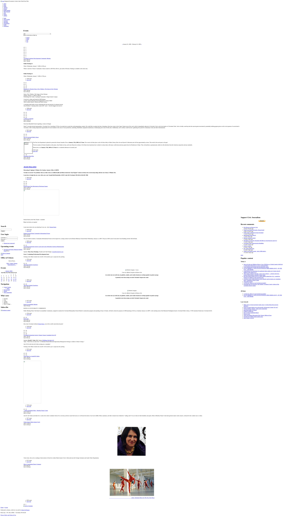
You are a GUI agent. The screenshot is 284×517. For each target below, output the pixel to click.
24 (15, 279)
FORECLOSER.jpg (248, 311)
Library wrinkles (247, 246)
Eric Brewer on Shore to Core (251, 227)
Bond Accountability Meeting (30, 304)
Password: (4, 239)
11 (1, 277)
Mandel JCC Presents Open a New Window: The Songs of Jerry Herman (41, 89)
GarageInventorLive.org (57, 251)
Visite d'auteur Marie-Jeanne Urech (32, 422)
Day (27, 40)
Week (27, 39)
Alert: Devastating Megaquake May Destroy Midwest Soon (258, 315)
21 (8, 279)
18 (1, 279)
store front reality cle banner (250, 310)
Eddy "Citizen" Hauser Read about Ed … (12, 264)
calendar (5, 7)
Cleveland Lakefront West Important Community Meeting (37, 58)
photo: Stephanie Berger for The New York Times (131, 497)
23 (13, 279)
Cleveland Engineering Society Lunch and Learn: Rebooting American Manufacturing (44, 246)
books (5, 6)
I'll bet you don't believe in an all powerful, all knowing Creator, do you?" (261, 307)
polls (5, 13)
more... (8, 288)
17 (15, 277)
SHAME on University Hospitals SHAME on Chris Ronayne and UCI (260, 240)
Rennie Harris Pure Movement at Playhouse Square (36, 186)
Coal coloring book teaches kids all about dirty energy (256, 267)
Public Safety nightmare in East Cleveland (253, 232)
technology (6, 26)
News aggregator (8, 292)
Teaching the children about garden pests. (253, 316)
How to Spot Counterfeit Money (251, 312)
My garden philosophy (249, 248)
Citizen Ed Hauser (25, 510)
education (6, 22)
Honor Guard (247, 314)
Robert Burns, (41, 324)
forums (5, 9)
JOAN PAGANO (30, 167)
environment (6, 23)
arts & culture (7, 19)
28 (8, 280)
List (27, 41)
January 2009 (9, 271)
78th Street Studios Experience (31, 264)
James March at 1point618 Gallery (32, 356)
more (2, 254)
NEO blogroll (7, 11)
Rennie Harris (53, 227)
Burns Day (26, 318)
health (5, 24)
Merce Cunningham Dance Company (32, 464)
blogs (5, 5)
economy (6, 20)
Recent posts (7, 289)
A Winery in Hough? (28, 118)
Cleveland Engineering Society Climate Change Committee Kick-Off (40, 335)
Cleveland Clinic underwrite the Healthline (254, 243)
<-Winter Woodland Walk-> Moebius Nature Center (36, 410)
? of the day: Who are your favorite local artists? (255, 283)
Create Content (7, 287)
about (5, 3)
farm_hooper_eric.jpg (249, 318)
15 (11, 277)
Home (2, 507)
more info (29, 80)
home (5, 18)
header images (7, 10)
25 (1, 280)
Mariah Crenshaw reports (250, 238)
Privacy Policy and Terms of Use (8, 515)
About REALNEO (248, 281)
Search (5, 291)
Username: (4, 237)
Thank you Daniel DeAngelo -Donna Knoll (254, 230)
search (5, 14)
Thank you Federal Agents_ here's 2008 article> (255, 251)
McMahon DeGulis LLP (48, 340)
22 (11, 279)
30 (13, 280)
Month (27, 37)
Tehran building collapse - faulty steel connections (255, 308)
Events (6, 507)
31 (15, 280)
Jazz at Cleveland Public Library (31, 137)
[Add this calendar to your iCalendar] (5, 253)
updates (5, 15)
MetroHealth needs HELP (250, 235)
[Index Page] (2, 1)
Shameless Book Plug (29, 156)
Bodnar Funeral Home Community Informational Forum (37, 233)
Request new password (9, 243)
